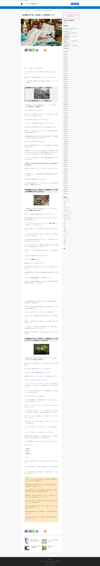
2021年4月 (66, 133)
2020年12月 (66, 141)
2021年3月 (66, 135)
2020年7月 (66, 152)
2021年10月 (66, 120)
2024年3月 (66, 60)
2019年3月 (66, 185)
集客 (61, 7)
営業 (64, 242)
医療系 (65, 229)
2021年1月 (66, 139)
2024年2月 (66, 62)
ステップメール (66, 235)
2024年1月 (66, 64)
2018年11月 (66, 193)
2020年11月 (66, 143)
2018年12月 (66, 191)
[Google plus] (30, 50)
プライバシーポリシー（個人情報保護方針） (55, 561)
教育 (64, 221)
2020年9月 (66, 147)
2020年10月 (66, 145)
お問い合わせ (74, 3)
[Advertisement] (41, 60)
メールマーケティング (67, 211)
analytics (65, 202)
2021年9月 (66, 123)
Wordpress (66, 209)
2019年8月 (66, 174)
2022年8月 (66, 100)
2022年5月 (66, 106)
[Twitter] (28, 50)
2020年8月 (66, 149)
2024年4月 (66, 58)
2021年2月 (66, 137)
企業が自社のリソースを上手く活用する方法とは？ (71, 46)
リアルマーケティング (67, 213)
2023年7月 (66, 77)
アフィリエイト (66, 233)
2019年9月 (66, 172)
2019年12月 (66, 166)
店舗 (64, 244)
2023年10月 (66, 71)
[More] (45, 50)
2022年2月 (66, 112)
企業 (64, 227)
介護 (64, 225)
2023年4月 (66, 83)
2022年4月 (66, 108)
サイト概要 (40, 561)
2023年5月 (66, 81)
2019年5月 (66, 181)
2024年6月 (66, 54)
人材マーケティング (67, 217)
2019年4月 (66, 183)
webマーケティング (67, 207)
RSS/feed (65, 22)
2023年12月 (66, 67)
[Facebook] (26, 50)
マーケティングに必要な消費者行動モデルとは (52, 540)
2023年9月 (66, 73)
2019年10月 (66, 170)
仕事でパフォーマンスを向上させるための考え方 (71, 41)
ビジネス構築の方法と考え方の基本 (70, 33)
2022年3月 (66, 110)
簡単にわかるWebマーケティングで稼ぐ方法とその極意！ (35, 540)
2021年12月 (66, 116)
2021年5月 (66, 131)
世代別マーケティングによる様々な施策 (52, 547)
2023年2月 (66, 87)
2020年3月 (66, 160)
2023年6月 (66, 79)
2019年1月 (66, 189)
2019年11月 (66, 168)
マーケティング (38, 7)
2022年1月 (66, 114)
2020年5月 (66, 156)
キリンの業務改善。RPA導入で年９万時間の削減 (35, 547)
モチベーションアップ (67, 219)
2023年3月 (66, 85)
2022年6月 (66, 104)
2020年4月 (66, 158)
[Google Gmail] (35, 50)
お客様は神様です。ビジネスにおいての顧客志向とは (71, 37)
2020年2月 (66, 162)
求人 (50, 7)
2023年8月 (66, 75)
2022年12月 (66, 91)
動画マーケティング (67, 215)
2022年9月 (66, 98)
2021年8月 (66, 125)
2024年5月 (66, 56)
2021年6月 (66, 129)
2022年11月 (66, 93)
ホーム (27, 7)
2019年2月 (66, 187)
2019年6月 (66, 179)
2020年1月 (66, 164)
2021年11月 (66, 118)
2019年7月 (66, 176)
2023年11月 (66, 69)
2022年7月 (66, 102)
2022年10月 (66, 96)
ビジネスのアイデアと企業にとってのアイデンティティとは (71, 29)
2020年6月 (66, 154)
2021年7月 (66, 127)
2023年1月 (66, 89)
